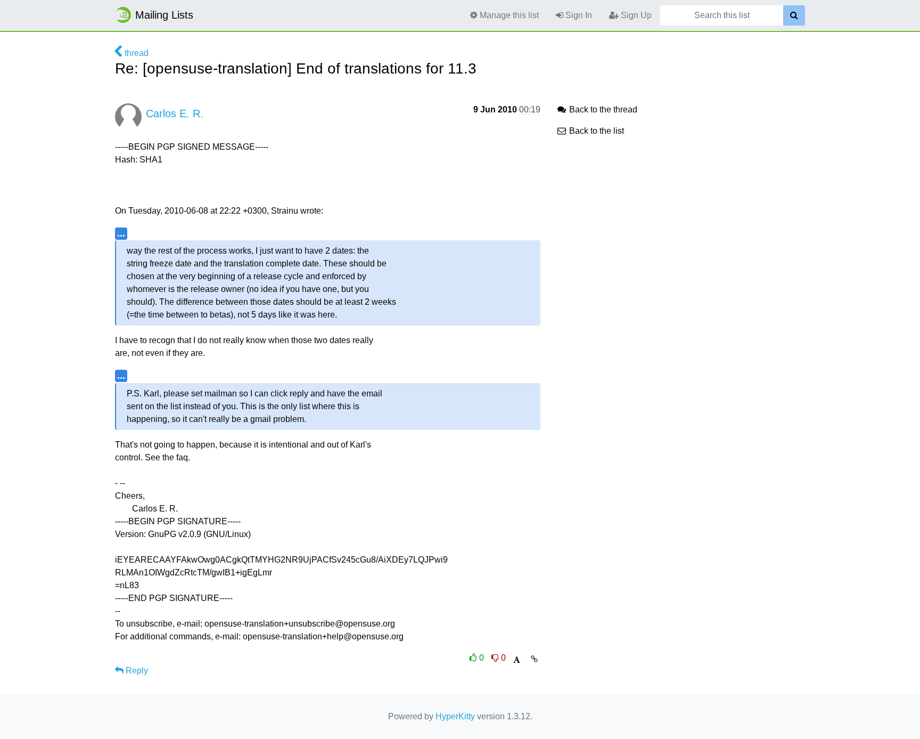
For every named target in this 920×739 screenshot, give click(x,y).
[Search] (794, 15)
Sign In (577, 15)
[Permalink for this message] (534, 659)
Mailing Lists (164, 15)
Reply (136, 670)
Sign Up (635, 15)
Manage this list (508, 15)
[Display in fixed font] (516, 660)
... (121, 233)
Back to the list (595, 130)
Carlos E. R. (174, 113)
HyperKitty (455, 716)
